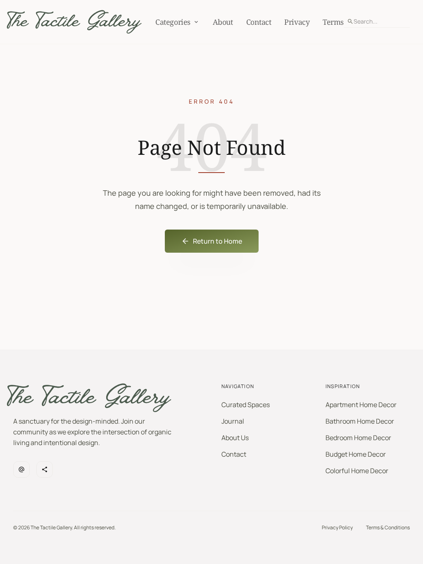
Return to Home (217, 241)
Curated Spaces (245, 404)
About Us (235, 437)
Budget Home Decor (356, 454)
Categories (172, 22)
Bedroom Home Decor (358, 437)
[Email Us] (21, 469)
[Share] (44, 469)
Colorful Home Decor (357, 470)
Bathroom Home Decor (360, 421)
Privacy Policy (337, 527)
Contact (258, 22)
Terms (333, 22)
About (223, 22)
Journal (232, 421)
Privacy (296, 22)
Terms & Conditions (388, 527)
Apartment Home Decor (361, 404)
